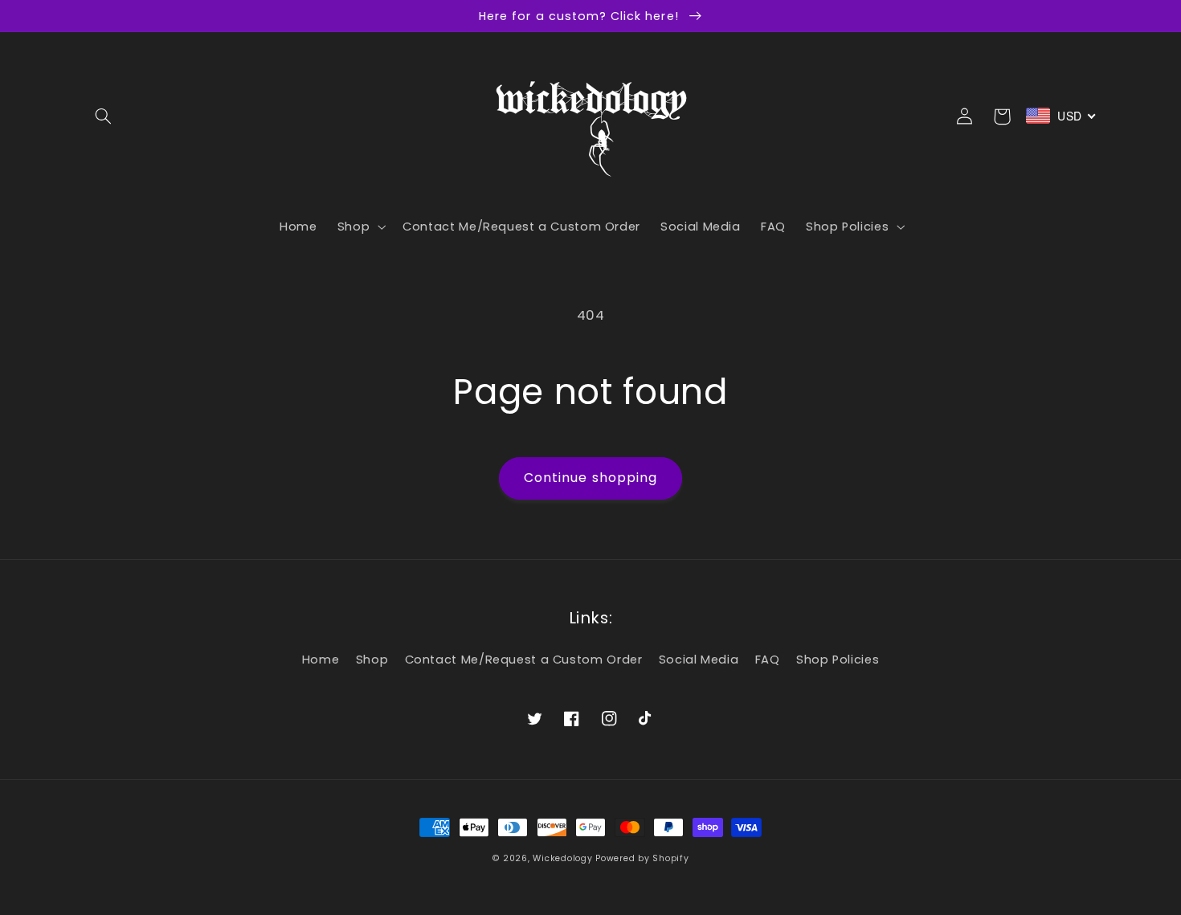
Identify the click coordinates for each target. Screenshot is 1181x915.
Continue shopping (590, 477)
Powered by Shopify (642, 858)
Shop (372, 660)
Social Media (699, 660)
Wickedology (562, 858)
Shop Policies (837, 660)
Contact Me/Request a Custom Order (524, 660)
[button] (102, 116)
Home (321, 660)
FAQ (767, 660)
